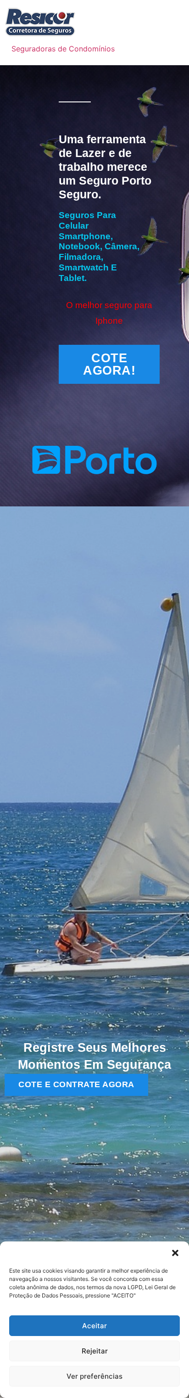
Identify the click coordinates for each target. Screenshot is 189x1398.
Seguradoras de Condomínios (63, 48)
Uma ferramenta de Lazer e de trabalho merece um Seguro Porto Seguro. (105, 167)
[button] (175, 1253)
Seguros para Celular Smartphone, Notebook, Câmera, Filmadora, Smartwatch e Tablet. (99, 246)
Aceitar (94, 1325)
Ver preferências (94, 1376)
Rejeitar (95, 1351)
